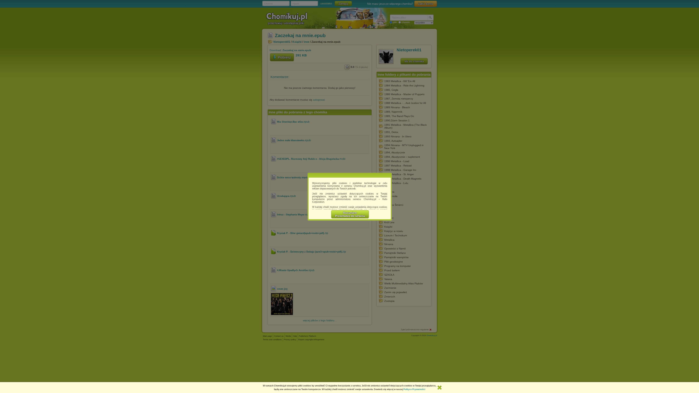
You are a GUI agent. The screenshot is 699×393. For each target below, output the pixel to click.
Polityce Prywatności (414, 389)
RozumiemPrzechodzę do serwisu (350, 214)
